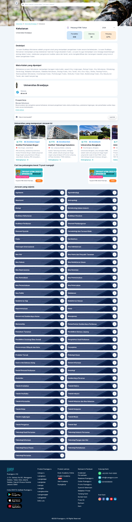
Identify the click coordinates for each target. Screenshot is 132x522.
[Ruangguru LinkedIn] (115, 499)
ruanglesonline (42, 491)
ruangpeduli (41, 498)
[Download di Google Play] (20, 494)
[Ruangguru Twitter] (107, 499)
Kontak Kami (82, 497)
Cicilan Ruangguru (84, 481)
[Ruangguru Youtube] (111, 499)
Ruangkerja (62, 484)
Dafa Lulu (41, 501)
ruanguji (40, 485)
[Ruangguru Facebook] (103, 499)
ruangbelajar (42, 479)
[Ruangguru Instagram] (99, 499)
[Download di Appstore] (20, 500)
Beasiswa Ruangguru (85, 478)
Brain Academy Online (66, 473)
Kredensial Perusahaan (82, 474)
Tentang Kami (83, 494)
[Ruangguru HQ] (10, 470)
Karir (79, 506)
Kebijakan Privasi (84, 491)
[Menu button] (16, 3)
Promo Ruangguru (85, 484)
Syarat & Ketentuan (85, 488)
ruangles (40, 488)
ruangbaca (41, 476)
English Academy (64, 476)
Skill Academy (63, 481)
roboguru (40, 473)
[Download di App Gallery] (20, 506)
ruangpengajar (42, 495)
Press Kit (81, 500)
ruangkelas (41, 482)
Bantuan (81, 503)
